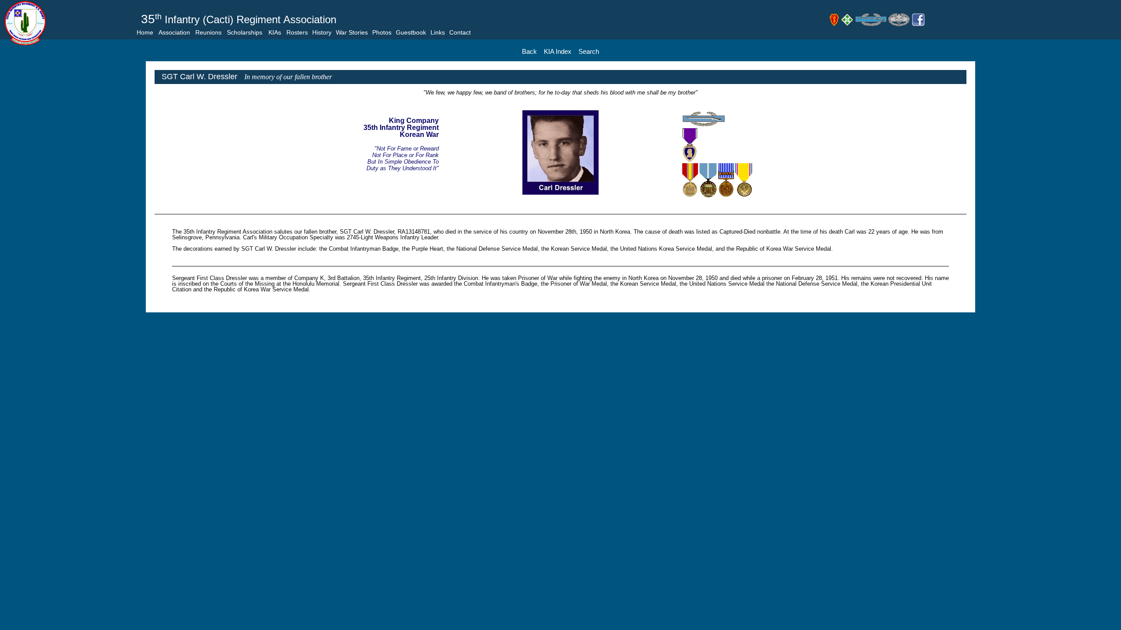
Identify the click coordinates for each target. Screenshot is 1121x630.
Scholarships (244, 32)
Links (437, 32)
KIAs (274, 32)
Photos (381, 32)
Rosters (297, 32)
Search (588, 51)
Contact (460, 32)
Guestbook (411, 32)
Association (174, 32)
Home (145, 32)
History (321, 32)
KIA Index (557, 51)
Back (529, 51)
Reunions (208, 32)
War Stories (352, 32)
